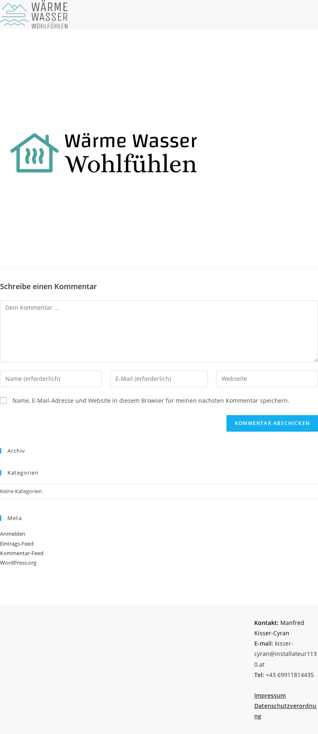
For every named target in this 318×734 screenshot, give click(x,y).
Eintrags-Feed (17, 543)
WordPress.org (18, 562)
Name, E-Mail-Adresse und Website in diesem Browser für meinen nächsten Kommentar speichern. (150, 400)
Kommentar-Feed (21, 553)
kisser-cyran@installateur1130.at (285, 653)
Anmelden (12, 533)
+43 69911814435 (284, 675)
